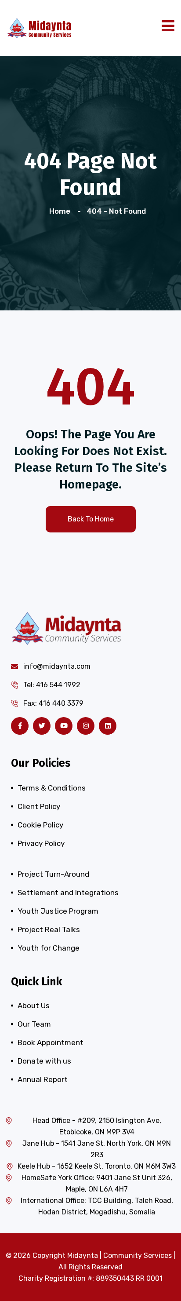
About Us (34, 1005)
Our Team (34, 1024)
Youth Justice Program (58, 911)
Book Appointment (50, 1042)
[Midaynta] (39, 27)
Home (61, 211)
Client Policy (39, 806)
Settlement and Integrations (68, 892)
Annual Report (43, 1079)
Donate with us (44, 1061)
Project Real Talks (49, 929)
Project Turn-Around (53, 874)
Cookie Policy (40, 824)
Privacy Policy (41, 843)
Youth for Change (49, 948)
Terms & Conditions (52, 788)
